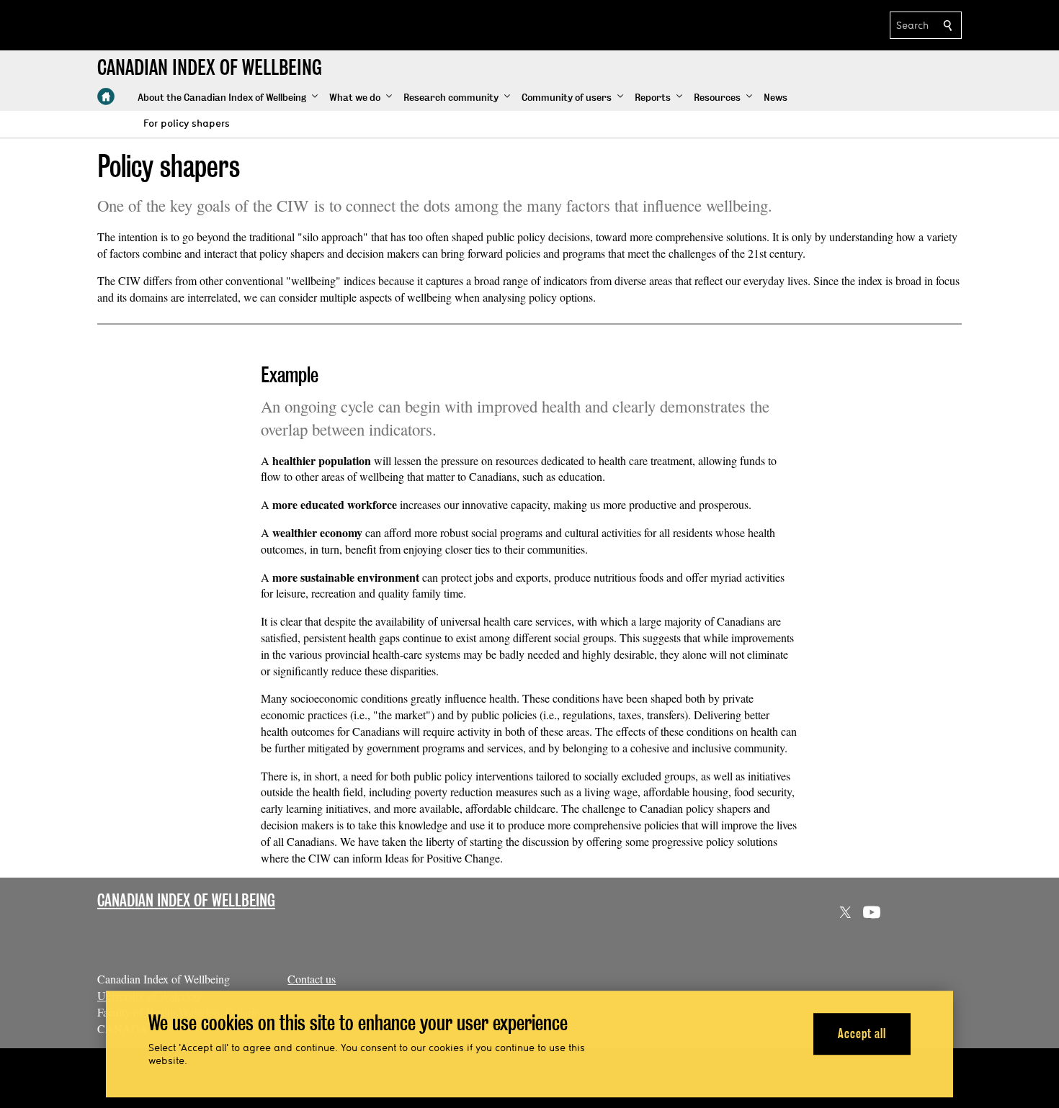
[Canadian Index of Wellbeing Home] (106, 96)
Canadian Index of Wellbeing (186, 900)
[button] (227, 98)
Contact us (311, 978)
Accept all (862, 1033)
